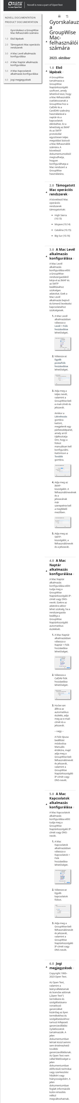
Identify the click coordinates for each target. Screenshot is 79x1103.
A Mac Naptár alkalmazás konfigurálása (24, 63)
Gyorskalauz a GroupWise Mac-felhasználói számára (24, 31)
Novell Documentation (20, 17)
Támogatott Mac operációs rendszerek (25, 46)
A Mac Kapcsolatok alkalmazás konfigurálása (24, 72)
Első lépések (17, 38)
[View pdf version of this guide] (67, 16)
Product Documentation (21, 22)
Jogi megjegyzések (20, 79)
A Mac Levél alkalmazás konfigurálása (23, 55)
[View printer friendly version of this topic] (59, 16)
